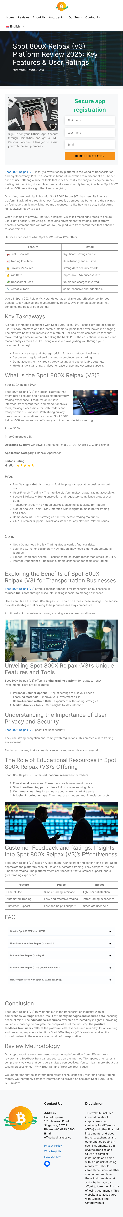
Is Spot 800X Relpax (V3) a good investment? (35, 967)
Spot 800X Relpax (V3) (19, 172)
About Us (39, 17)
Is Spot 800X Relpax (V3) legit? (27, 955)
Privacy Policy (53, 1145)
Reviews (23, 17)
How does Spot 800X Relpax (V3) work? (32, 943)
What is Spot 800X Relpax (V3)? (27, 931)
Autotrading (57, 17)
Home (10, 17)
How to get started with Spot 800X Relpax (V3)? (36, 979)
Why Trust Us (53, 1151)
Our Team (75, 17)
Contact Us (93, 17)
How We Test (52, 1157)
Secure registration (89, 156)
